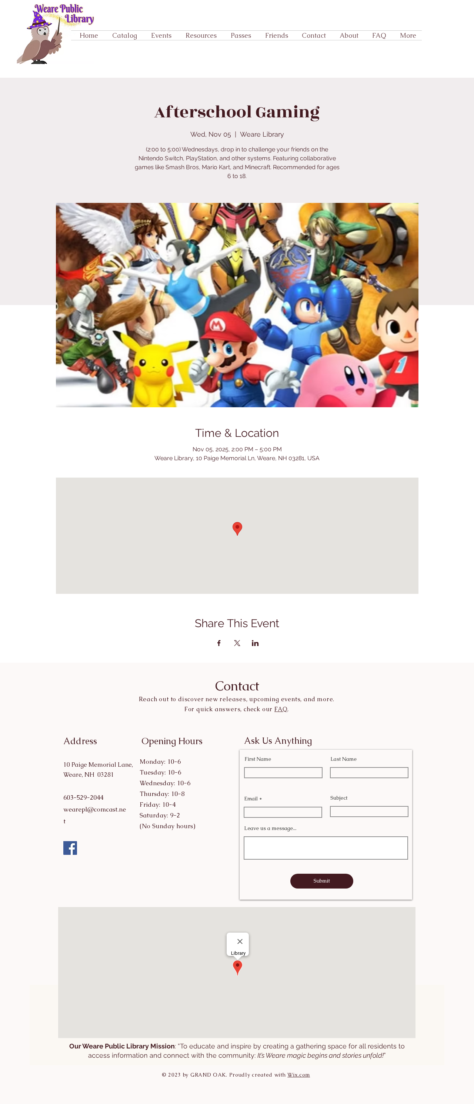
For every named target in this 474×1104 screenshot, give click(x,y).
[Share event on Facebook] (219, 643)
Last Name (343, 759)
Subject (338, 797)
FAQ (280, 709)
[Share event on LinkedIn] (255, 643)
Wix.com (298, 1074)
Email (251, 798)
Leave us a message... (270, 828)
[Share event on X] (237, 643)
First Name (257, 759)
